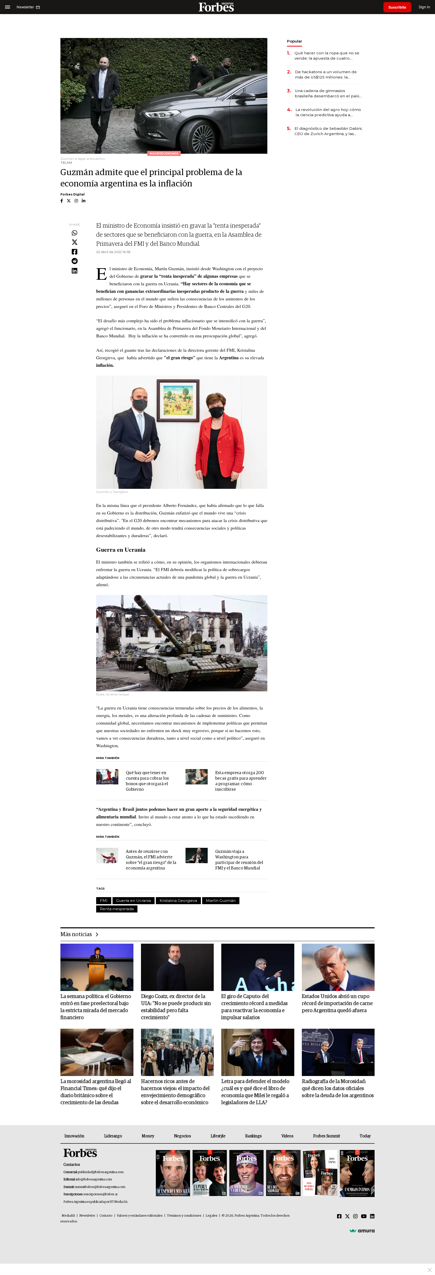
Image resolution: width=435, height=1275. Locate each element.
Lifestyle (218, 1136)
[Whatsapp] (74, 233)
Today (365, 1136)
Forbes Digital (72, 194)
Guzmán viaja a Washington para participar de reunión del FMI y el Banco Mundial (239, 860)
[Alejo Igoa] (246, 1173)
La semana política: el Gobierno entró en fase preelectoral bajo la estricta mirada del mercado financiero (95, 1007)
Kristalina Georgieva (178, 900)
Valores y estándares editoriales (140, 1215)
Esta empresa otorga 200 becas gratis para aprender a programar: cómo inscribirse (241, 781)
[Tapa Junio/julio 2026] (173, 1173)
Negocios (182, 1136)
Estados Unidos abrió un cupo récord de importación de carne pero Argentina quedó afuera (337, 1003)
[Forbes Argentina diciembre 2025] (283, 1173)
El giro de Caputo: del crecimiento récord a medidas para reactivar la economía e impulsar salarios (254, 1007)
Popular (294, 41)
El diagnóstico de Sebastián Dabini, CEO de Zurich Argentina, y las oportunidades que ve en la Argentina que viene (328, 131)
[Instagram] (355, 1216)
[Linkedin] (74, 271)
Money (148, 1136)
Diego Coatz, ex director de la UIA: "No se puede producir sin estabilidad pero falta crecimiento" (176, 1007)
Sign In (424, 7)
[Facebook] (74, 252)
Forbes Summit (326, 1136)
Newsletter (87, 1215)
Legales (212, 1215)
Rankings (253, 1136)
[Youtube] (364, 1216)
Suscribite (397, 7)
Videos (287, 1136)
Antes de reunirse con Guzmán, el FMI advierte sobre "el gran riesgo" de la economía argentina (151, 860)
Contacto (106, 1215)
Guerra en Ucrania (133, 900)
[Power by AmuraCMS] (362, 1230)
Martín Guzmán (221, 900)
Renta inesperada (117, 908)
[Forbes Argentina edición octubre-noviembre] (320, 1173)
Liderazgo (113, 1136)
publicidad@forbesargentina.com (101, 1172)
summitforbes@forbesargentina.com (100, 1187)
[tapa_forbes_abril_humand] (209, 1173)
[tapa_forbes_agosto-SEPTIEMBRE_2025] (357, 1173)
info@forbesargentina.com (94, 1179)
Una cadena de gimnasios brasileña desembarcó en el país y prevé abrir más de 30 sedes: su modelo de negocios (328, 93)
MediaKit (68, 1215)
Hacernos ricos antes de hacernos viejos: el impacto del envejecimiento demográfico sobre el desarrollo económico (175, 1092)
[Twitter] (74, 242)
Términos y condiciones (184, 1215)
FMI (103, 900)
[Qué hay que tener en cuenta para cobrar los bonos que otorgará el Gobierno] (107, 777)
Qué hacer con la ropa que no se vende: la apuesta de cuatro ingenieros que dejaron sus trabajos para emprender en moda (327, 56)
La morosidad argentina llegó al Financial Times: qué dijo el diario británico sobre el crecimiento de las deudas (95, 1092)
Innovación (74, 1136)
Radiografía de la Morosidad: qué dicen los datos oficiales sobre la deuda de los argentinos (338, 1088)
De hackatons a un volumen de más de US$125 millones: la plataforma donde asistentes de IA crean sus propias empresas (326, 74)
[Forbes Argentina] (217, 7)
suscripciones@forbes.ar (101, 1194)
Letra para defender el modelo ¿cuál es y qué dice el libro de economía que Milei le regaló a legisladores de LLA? (255, 1092)
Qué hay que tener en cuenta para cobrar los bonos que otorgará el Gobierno (147, 781)
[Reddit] (74, 261)
